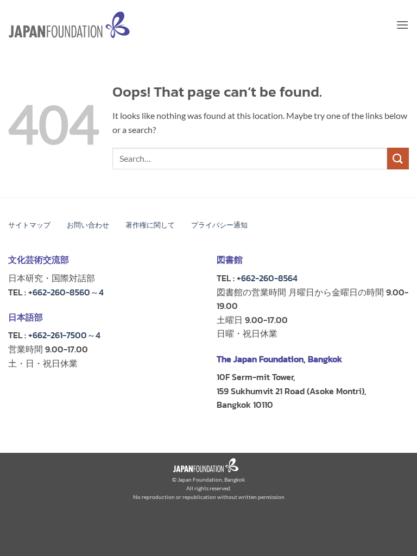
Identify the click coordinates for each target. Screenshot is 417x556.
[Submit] (398, 158)
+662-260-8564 (267, 278)
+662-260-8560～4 (66, 292)
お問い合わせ (88, 225)
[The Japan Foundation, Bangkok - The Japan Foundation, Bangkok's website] (69, 25)
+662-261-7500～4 (64, 335)
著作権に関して (150, 225)
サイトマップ (29, 225)
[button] (402, 24)
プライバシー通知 (219, 225)
